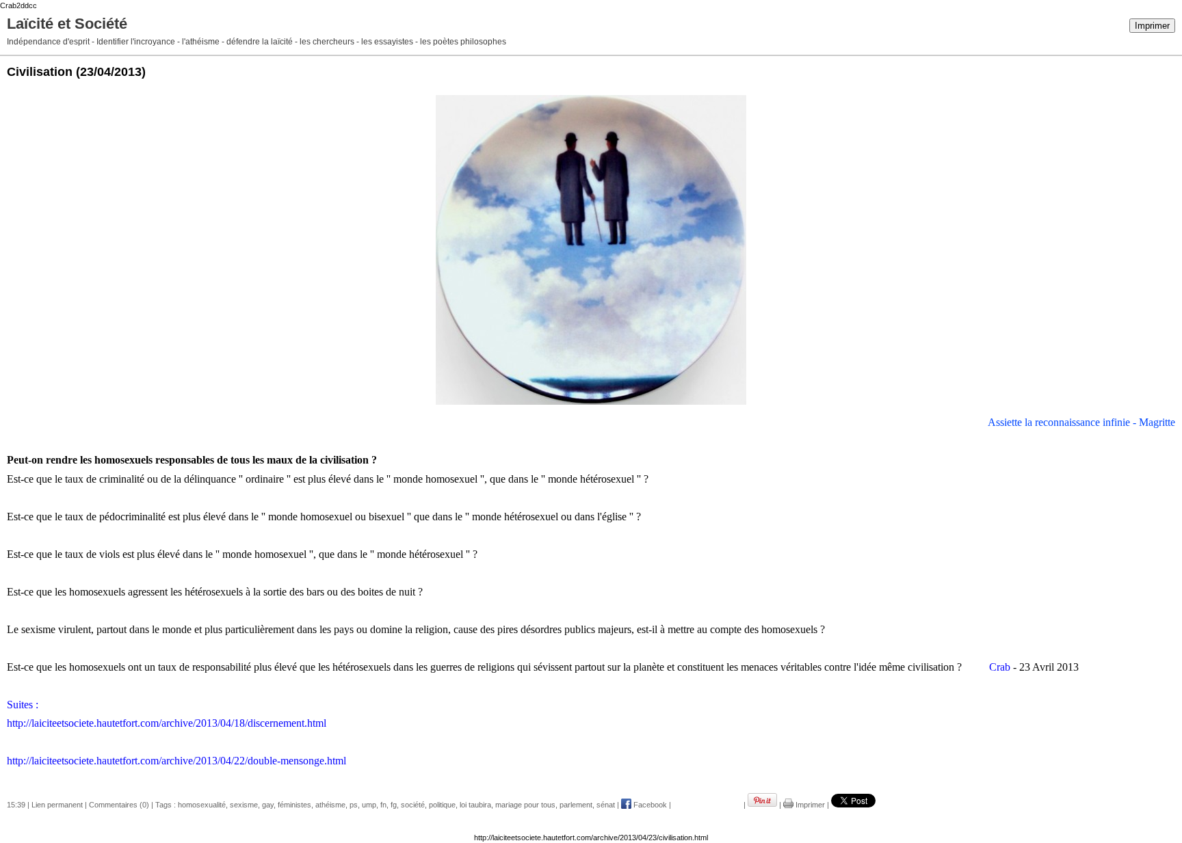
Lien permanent (57, 805)
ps (354, 805)
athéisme (330, 805)
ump (369, 805)
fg (394, 805)
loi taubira (475, 805)
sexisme (244, 805)
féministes (294, 805)
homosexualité (202, 805)
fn (383, 805)
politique (442, 805)
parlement (576, 805)
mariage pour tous (525, 805)
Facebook (649, 805)
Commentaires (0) (119, 805)
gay (268, 805)
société (413, 805)
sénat (605, 805)
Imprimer (1152, 26)
